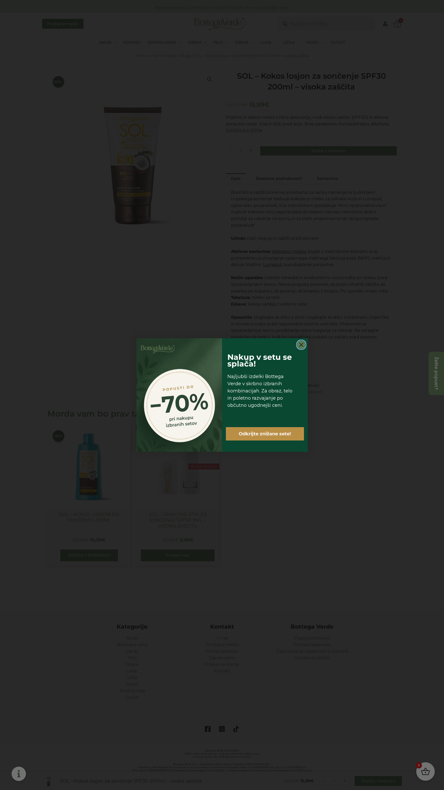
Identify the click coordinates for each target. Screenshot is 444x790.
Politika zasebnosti (228, 424)
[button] (281, 365)
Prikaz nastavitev (253, 412)
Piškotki (206, 424)
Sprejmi (190, 412)
